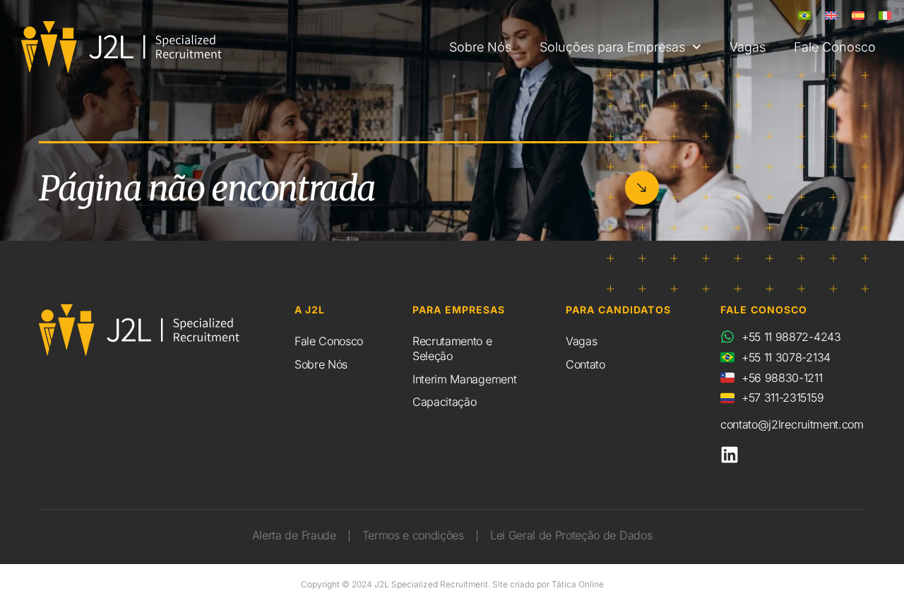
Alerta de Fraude (294, 535)
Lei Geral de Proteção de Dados (571, 535)
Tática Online (578, 584)
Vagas (748, 47)
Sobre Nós (480, 47)
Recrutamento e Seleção (452, 348)
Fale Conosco (835, 47)
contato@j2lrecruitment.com (792, 424)
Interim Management (464, 379)
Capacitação (444, 402)
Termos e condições (413, 535)
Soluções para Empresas (612, 47)
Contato (585, 364)
